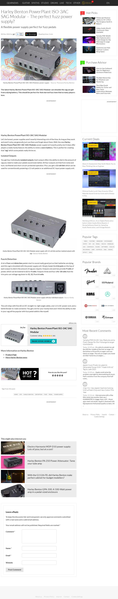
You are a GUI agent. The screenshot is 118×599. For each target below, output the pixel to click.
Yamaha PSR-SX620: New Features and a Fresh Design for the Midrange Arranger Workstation (99, 342)
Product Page (11, 355)
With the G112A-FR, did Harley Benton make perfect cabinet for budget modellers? (50, 476)
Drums (54, 3)
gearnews (12, 3)
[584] (91, 282)
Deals (88, 3)
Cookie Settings (99, 417)
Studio (45, 3)
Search (114, 3)
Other (76, 3)
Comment (10, 531)
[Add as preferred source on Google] (31, 34)
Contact (111, 414)
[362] (107, 294)
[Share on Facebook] (63, 388)
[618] (107, 271)
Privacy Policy (95, 414)
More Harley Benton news (16, 357)
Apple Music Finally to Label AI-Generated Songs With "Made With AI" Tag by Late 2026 (98, 367)
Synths (35, 3)
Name (9, 548)
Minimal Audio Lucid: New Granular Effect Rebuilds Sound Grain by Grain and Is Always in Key (98, 184)
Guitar (26, 3)
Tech (68, 3)
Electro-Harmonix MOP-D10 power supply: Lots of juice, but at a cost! (49, 448)
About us (85, 414)
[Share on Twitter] (72, 388)
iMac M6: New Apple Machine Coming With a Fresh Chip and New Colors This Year (98, 390)
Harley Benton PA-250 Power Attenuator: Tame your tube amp (51, 462)
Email (8, 555)
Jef (14, 34)
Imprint (104, 414)
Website (9, 562)
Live (62, 3)
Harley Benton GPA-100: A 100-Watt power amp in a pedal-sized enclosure (50, 490)
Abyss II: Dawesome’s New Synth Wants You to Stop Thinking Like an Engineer (98, 156)
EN (108, 3)
